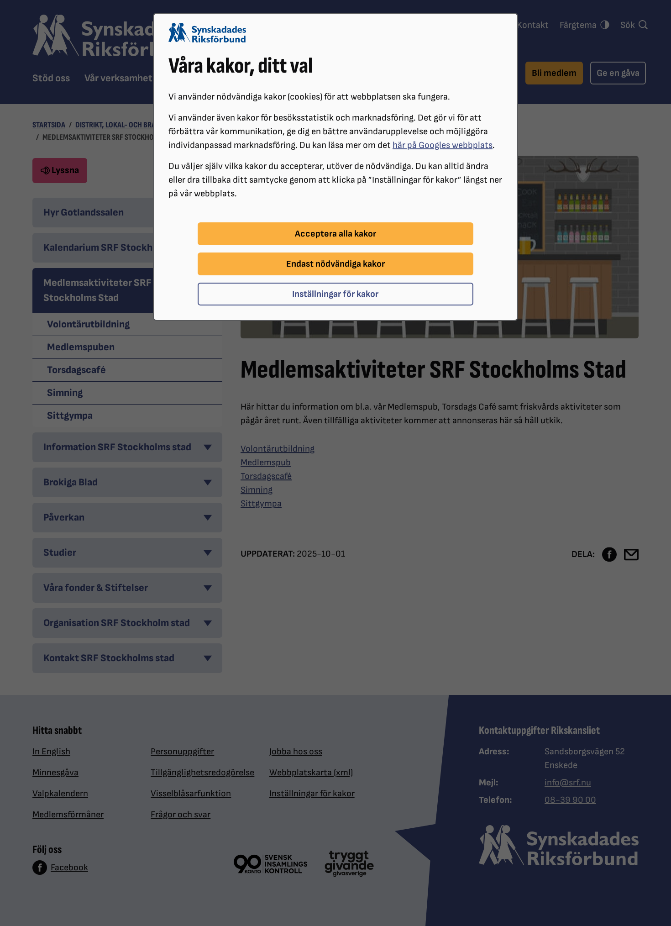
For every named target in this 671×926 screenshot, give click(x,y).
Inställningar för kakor (335, 294)
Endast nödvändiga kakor (335, 263)
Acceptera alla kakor (335, 233)
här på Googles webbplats (443, 145)
